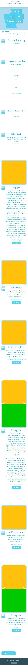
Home (2, 34)
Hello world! (16, 134)
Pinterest (20, 299)
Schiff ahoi (17, 11)
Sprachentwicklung (16, 40)
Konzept (19, 16)
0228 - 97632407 (15, 1)
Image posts (14, 299)
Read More (16, 243)
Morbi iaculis (16, 287)
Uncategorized (16, 43)
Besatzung (9, 16)
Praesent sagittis (16, 347)
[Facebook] (14, 663)
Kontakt (11, 26)
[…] (21, 237)
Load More (8, 653)
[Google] (12, 663)
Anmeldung (10, 21)
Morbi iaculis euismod (16, 532)
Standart (13, 240)
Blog (13, 93)
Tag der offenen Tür (16, 61)
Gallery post (16, 430)
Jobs (19, 21)
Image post (16, 187)
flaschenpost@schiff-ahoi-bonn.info (15, 3)
